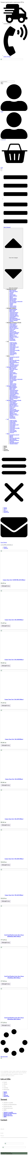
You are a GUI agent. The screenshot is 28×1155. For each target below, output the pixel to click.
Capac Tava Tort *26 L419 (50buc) (14, 819)
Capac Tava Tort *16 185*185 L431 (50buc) (14, 580)
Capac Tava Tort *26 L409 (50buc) (14, 699)
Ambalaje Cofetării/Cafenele (14, 322)
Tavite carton (13, 306)
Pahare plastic (13, 299)
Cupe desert (13, 324)
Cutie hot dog (13, 342)
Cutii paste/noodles (15, 350)
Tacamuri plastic (14, 366)
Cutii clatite (12, 348)
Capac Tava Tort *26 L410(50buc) (14, 739)
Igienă (8, 356)
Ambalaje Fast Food (11, 289)
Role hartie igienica (14, 362)
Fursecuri (12, 330)
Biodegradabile (13, 309)
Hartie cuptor (13, 331)
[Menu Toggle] (1, 169)
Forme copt (12, 329)
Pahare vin (12, 334)
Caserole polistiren (14, 316)
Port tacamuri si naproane (16, 301)
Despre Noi (6, 450)
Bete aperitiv (13, 290)
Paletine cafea (13, 336)
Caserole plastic (14, 314)
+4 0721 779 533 (8, 1135)
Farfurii (11, 293)
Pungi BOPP (12, 339)
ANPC (5, 1110)
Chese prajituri (13, 323)
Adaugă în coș (6, 586)
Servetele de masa (14, 364)
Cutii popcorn (13, 352)
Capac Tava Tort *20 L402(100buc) (14, 659)
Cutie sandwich (13, 343)
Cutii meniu (12, 349)
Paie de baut (13, 300)
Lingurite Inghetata (14, 332)
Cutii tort (12, 354)
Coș (4, 448)
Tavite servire (13, 307)
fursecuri (6, 548)
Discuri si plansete (14, 328)
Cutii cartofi (12, 346)
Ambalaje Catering (11, 308)
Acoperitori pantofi (14, 357)
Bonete (11, 358)
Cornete (12, 292)
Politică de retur (8, 1106)
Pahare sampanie (14, 333)
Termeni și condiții (8, 1102)
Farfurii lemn (13, 294)
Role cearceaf (13, 361)
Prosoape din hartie (14, 360)
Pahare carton (13, 298)
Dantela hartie (13, 327)
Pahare (11, 297)
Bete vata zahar (14, 291)
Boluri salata (13, 310)
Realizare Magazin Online (7, 1139)
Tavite (11, 304)
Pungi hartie (12, 340)
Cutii (8, 341)
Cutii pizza (12, 351)
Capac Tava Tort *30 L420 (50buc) (14, 858)
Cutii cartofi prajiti (14, 347)
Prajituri (11, 338)
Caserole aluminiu (14, 312)
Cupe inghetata (13, 326)
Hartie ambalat (13, 296)
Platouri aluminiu (14, 320)
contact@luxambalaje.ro (7, 544)
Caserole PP (12, 317)
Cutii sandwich (13, 353)
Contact (6, 449)
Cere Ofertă (4, 542)
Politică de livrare (8, 1108)
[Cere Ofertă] (14, 540)
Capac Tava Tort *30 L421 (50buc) (14, 895)
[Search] (2, 83)
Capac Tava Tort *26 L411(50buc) (14, 779)
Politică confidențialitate (10, 1104)
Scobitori (12, 363)
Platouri (11, 321)
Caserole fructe (13, 313)
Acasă (5, 446)
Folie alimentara (13, 318)
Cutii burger (12, 344)
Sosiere (11, 303)
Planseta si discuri (14, 337)
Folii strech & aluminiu (15, 319)
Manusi (11, 359)
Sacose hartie (13, 302)
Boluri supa (12, 311)
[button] (14, 479)
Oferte (5, 447)
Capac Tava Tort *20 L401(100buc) (14, 619)
